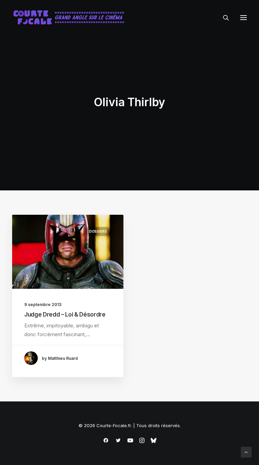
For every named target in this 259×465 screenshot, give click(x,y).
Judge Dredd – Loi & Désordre (64, 314)
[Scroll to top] (246, 451)
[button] (243, 17)
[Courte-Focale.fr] (71, 17)
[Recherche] (223, 18)
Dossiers (98, 231)
